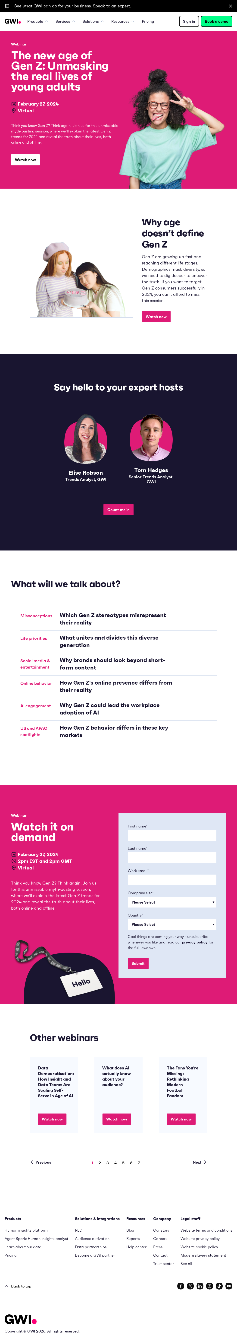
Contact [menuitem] (160, 1255)
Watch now (25, 160)
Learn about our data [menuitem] (23, 1247)
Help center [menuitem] (136, 1247)
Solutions (91, 21)
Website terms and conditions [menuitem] (206, 1230)
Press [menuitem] (158, 1247)
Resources (120, 21)
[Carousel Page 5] (126, 1163)
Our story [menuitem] (161, 1230)
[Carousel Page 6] (134, 1163)
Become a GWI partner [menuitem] (95, 1255)
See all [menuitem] (186, 1263)
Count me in (118, 509)
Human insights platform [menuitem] (26, 1230)
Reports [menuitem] (133, 1238)
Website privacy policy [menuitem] (200, 1238)
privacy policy (195, 942)
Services (63, 21)
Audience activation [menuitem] (92, 1238)
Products (35, 21)
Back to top (21, 1286)
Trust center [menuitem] (163, 1263)
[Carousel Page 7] (141, 1163)
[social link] (180, 1286)
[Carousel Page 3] (110, 1163)
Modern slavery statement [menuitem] (203, 1255)
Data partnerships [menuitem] (91, 1247)
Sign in (189, 21)
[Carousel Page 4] (118, 1163)
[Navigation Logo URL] (13, 21)
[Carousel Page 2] (102, 1163)
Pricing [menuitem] (148, 21)
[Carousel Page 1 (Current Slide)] (95, 1163)
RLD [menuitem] (78, 1230)
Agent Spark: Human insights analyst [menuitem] (36, 1238)
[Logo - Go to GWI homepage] (21, 1320)
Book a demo (216, 21)
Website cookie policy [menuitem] (199, 1247)
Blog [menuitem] (130, 1230)
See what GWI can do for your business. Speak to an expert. (72, 6)
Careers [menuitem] (160, 1238)
